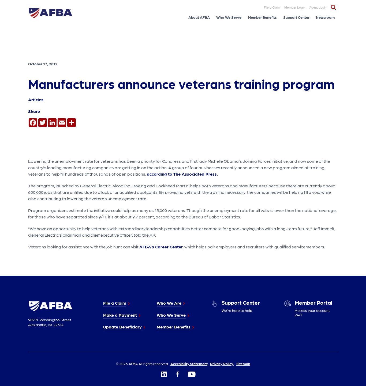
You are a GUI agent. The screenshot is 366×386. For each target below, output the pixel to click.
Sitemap (243, 363)
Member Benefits (262, 17)
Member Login (294, 7)
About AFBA (199, 17)
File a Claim (272, 7)
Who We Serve (228, 17)
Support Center (296, 17)
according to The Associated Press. (182, 173)
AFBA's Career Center (161, 246)
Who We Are (169, 302)
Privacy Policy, (222, 363)
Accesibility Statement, (189, 363)
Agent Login (317, 7)
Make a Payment (120, 314)
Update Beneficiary (122, 326)
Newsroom (325, 17)
